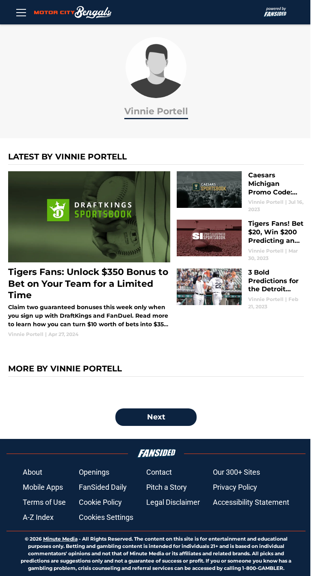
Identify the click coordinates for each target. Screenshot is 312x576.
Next (156, 416)
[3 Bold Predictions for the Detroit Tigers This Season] (240, 289)
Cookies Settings (106, 517)
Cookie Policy (100, 502)
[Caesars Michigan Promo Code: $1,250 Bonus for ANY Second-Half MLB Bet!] (240, 192)
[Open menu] (21, 12)
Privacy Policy (235, 487)
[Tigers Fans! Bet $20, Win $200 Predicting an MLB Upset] (240, 241)
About (32, 472)
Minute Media (60, 539)
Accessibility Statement (251, 502)
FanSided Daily (103, 487)
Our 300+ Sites (236, 472)
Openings (94, 472)
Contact (159, 472)
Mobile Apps (43, 487)
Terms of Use (44, 502)
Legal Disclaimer (173, 502)
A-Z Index (38, 517)
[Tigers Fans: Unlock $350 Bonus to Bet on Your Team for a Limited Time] (89, 254)
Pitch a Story (166, 487)
